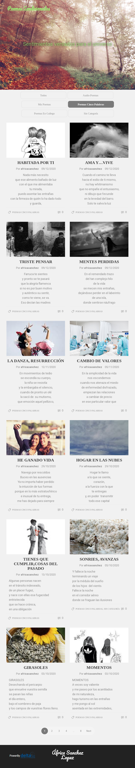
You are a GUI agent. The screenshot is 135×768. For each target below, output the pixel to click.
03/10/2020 (48, 673)
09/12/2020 (48, 168)
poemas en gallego (44, 113)
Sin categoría (91, 113)
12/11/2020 (48, 367)
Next (88, 731)
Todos (43, 95)
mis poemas (44, 104)
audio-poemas (90, 95)
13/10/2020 (48, 574)
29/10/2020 (48, 466)
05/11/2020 (112, 367)
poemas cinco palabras (91, 104)
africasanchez (30, 168)
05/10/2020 (112, 565)
